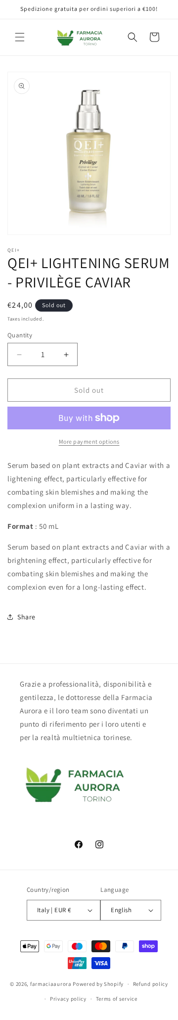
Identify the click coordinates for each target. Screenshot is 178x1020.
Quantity (19, 335)
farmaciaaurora (51, 983)
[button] (20, 37)
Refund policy (150, 983)
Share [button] (26, 616)
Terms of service (116, 998)
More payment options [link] (89, 441)
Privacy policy (68, 998)
